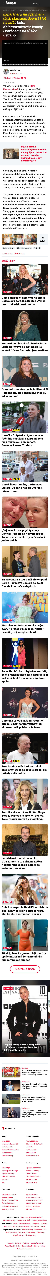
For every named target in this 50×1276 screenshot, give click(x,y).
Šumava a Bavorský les (10, 1200)
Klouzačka (7, 1226)
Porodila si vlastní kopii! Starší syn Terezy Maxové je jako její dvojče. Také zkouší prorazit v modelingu (23, 816)
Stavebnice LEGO (40, 1230)
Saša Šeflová (15, 70)
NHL (3, 1182)
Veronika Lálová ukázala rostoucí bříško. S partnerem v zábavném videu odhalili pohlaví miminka (22, 724)
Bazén (15, 1223)
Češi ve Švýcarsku (8, 1203)
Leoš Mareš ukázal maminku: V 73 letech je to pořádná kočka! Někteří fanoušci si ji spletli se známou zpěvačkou (22, 863)
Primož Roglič (31, 1153)
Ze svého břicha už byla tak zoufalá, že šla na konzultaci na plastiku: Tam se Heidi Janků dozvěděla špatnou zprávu (25, 676)
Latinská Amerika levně (10, 1206)
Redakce (26, 1243)
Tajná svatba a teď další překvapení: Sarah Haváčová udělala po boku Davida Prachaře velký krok (24, 583)
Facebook (10, 1243)
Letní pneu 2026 (32, 1194)
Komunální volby (7, 1156)
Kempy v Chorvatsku (9, 1194)
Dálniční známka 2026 (34, 1197)
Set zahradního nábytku (21, 1226)
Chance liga (6, 1168)
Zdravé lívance (31, 1173)
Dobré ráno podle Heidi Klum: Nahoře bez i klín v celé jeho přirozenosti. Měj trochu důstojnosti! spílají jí (25, 911)
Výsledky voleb (7, 1147)
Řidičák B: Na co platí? (34, 1203)
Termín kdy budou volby (10, 1150)
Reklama (18, 1243)
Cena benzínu (21, 1220)
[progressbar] (25, 64)
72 (25, 78)
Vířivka (42, 1226)
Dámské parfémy (11, 1232)
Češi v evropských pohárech (37, 1220)
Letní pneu (21, 1232)
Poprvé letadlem (7, 1197)
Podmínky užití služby (12, 1246)
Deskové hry (31, 1232)
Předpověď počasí (35, 1217)
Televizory (40, 1232)
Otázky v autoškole (33, 1206)
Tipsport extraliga (8, 1173)
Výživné (37, 248)
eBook (8, 78)
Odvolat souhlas (39, 1246)
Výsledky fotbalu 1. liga (10, 1171)
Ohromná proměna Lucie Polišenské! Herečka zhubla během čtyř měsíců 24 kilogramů (25, 393)
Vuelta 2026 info (32, 1141)
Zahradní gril (34, 1226)
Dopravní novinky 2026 (34, 1200)
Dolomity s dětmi (8, 1209)
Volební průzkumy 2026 (10, 1144)
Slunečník (44, 1223)
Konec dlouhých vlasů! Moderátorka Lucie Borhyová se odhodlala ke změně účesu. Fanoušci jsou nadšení (25, 347)
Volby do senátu (7, 1153)
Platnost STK (30, 1209)
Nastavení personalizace (25, 1249)
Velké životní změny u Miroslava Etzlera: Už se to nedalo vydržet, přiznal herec (22, 488)
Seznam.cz (36, 3)
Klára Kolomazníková (24, 248)
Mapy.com (24, 1217)
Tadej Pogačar (31, 1150)
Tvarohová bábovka (33, 1176)
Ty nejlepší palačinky (33, 1168)
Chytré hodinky (18, 1235)
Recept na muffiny (32, 1171)
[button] (45, 43)
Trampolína (35, 1223)
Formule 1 (5, 1179)
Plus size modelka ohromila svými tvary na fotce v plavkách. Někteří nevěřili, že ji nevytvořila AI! (23, 629)
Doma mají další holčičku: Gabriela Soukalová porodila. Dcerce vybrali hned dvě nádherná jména (23, 301)
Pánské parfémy (30, 1235)
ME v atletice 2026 (8, 1176)
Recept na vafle (31, 1179)
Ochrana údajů (27, 1246)
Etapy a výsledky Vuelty (34, 1144)
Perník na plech (31, 1182)
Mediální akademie (37, 1243)
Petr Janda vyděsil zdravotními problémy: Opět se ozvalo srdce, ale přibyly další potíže (24, 770)
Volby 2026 (6, 1141)
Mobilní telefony (27, 1230)
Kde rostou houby (9, 1220)
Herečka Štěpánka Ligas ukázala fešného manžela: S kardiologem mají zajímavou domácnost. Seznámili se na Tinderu (22, 440)
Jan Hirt (29, 1147)
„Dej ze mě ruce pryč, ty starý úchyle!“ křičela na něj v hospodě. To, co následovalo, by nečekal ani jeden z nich (23, 535)
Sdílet (17, 78)
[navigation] (3, 3)
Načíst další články (25, 969)
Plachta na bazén (24, 1223)
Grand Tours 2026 (32, 1156)
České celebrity (8, 248)
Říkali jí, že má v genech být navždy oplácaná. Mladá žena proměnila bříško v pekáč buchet (24, 956)
